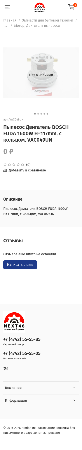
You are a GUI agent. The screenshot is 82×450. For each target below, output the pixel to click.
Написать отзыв (20, 265)
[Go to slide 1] (35, 114)
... (6, 26)
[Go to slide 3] (41, 114)
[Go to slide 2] (38, 114)
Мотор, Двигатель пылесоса (37, 25)
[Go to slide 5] (47, 114)
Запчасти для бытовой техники (47, 20)
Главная (9, 20)
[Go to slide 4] (44, 114)
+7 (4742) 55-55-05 (21, 353)
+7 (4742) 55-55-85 (21, 339)
